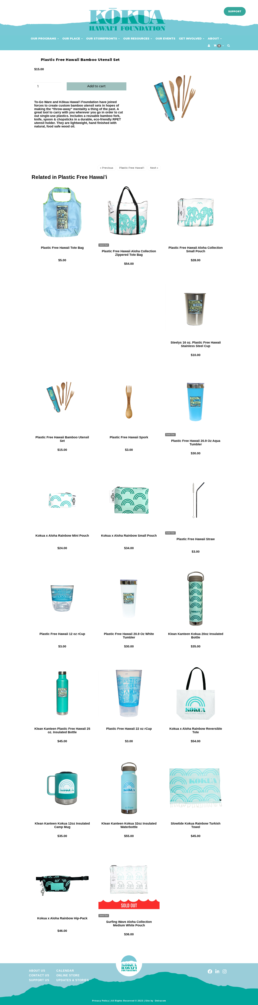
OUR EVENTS (165, 38)
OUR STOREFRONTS (102, 38)
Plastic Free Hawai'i (131, 167)
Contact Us (39, 975)
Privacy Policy (100, 1001)
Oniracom (160, 1001)
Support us (39, 980)
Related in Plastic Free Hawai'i (69, 177)
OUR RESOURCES (136, 38)
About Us (37, 970)
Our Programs (44, 38)
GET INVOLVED (191, 38)
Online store (68, 975)
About (214, 38)
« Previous (106, 167)
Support (234, 11)
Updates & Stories (72, 980)
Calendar (65, 970)
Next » (154, 167)
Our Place (71, 38)
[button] (219, 45)
